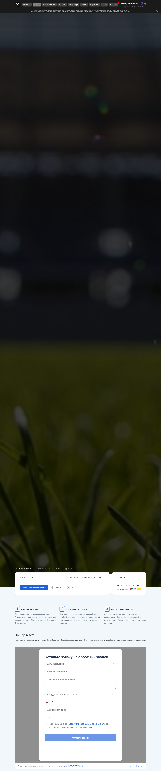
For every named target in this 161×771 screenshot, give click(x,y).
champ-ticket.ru (136, 766)
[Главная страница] (17, 4)
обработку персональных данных (84, 724)
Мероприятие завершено (34, 587)
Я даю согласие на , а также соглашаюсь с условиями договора (79, 725)
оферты (88, 727)
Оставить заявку (80, 738)
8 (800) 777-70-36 (129, 3)
